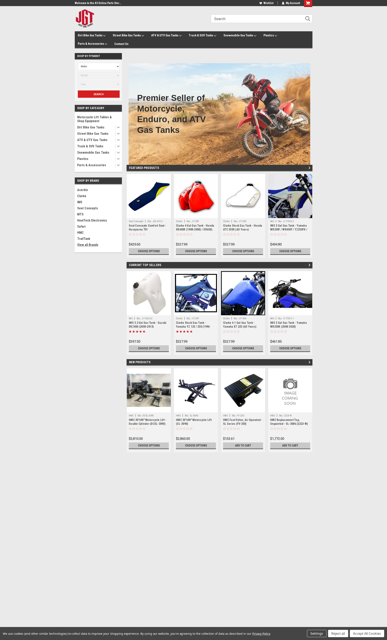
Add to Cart (243, 445)
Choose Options (149, 251)
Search (99, 94)
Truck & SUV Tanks (201, 35)
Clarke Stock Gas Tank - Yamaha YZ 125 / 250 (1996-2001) (193, 326)
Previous (306, 168)
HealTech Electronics (92, 220)
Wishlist (268, 3)
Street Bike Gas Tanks (127, 35)
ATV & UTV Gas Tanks (165, 35)
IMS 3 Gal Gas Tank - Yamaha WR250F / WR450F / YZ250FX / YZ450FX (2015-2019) (288, 229)
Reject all (338, 633)
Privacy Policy (261, 634)
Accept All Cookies (367, 633)
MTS (80, 214)
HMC (80, 233)
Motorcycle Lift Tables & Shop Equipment (94, 119)
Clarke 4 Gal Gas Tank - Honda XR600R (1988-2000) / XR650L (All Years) (195, 229)
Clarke (81, 196)
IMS (79, 202)
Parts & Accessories (91, 44)
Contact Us (121, 44)
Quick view (149, 215)
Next (310, 168)
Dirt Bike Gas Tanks (90, 35)
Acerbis (82, 190)
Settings (316, 633)
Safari (81, 226)
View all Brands (87, 245)
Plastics (268, 35)
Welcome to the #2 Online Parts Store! (98, 3)
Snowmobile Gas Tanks (238, 35)
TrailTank (83, 239)
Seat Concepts (87, 208)
